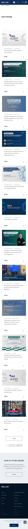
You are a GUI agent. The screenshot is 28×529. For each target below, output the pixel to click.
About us (3, 492)
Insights (3, 503)
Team (2, 500)
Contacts (16, 498)
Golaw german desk (18, 503)
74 (18, 445)
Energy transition (17, 506)
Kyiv (2, 509)
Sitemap (15, 509)
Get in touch (16, 495)
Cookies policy (13, 521)
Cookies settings (18, 521)
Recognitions (4, 495)
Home (2, 5)
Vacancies (16, 500)
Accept (14, 525)
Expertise (3, 498)
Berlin (2, 512)
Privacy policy (16, 512)
